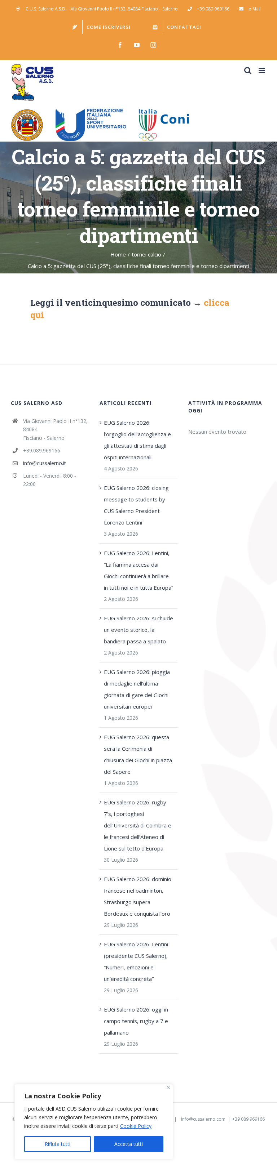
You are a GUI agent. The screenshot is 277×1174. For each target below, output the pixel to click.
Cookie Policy (135, 1125)
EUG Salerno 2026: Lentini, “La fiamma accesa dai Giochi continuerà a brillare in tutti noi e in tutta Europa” (138, 570)
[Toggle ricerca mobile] (247, 70)
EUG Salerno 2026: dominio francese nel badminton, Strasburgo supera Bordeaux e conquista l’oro (137, 896)
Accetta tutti (128, 1143)
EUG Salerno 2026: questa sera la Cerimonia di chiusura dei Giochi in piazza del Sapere (138, 754)
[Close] (168, 1087)
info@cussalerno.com (203, 1119)
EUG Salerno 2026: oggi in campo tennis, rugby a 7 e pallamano (136, 1021)
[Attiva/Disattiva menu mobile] (262, 70)
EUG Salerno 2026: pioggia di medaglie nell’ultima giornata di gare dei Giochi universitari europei (137, 689)
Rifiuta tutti (57, 1143)
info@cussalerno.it (44, 463)
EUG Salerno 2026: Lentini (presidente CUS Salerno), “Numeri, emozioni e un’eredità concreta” (136, 961)
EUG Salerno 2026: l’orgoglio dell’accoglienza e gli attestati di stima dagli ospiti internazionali (137, 440)
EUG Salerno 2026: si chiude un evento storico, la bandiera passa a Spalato (138, 630)
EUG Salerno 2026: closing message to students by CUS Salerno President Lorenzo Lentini (136, 505)
